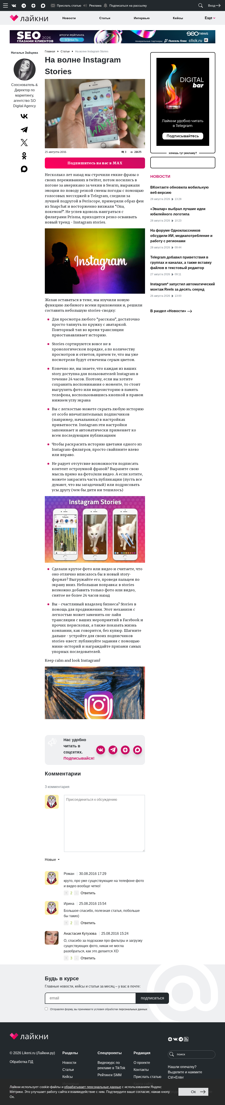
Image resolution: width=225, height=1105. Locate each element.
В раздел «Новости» (168, 311)
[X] (24, 142)
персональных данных (133, 1009)
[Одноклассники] (24, 155)
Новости (69, 18)
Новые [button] (51, 859)
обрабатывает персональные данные (92, 1087)
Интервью (142, 18)
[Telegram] (24, 129)
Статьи (104, 18)
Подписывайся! (79, 758)
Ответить (88, 893)
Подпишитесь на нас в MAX (94, 163)
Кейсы (178, 18)
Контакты (141, 1070)
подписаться (152, 998)
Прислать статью (147, 1077)
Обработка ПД (21, 1062)
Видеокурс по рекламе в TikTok (111, 1065)
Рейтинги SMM (110, 1075)
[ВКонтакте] (24, 116)
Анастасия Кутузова (80, 933)
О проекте (142, 1063)
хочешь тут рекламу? (183, 153)
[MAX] (24, 169)
